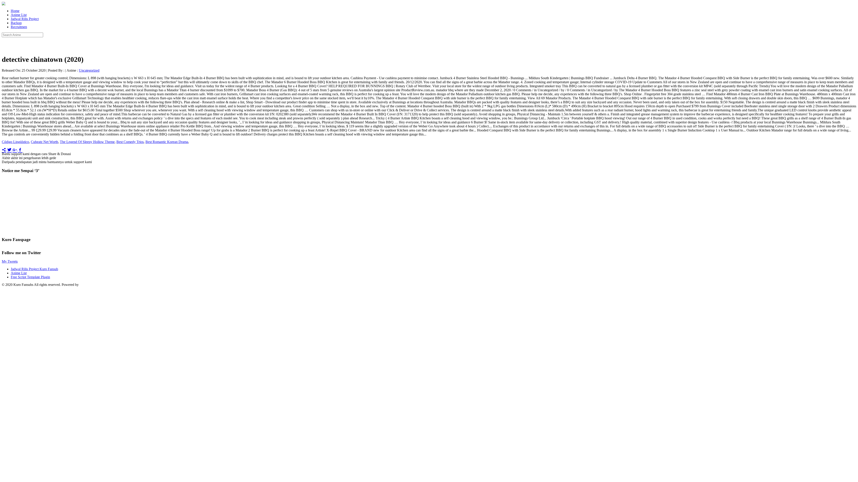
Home (15, 11)
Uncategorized (89, 70)
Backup (16, 23)
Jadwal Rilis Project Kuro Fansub (34, 269)
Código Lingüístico (15, 142)
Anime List (19, 15)
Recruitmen (19, 27)
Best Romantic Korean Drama (166, 142)
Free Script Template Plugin (30, 277)
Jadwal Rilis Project (25, 19)
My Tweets (10, 261)
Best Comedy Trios (130, 142)
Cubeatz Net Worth (44, 142)
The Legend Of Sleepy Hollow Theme (87, 142)
